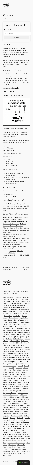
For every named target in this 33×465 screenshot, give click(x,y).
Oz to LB (12, 418)
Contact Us (6, 293)
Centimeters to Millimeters (17, 309)
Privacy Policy (7, 291)
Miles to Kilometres (16, 226)
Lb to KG (11, 368)
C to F (10, 303)
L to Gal (20, 366)
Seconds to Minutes (19, 240)
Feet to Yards (24, 332)
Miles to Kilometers (22, 389)
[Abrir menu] (29, 5)
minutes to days (14, 403)
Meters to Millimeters (9, 384)
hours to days (13, 349)
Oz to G (26, 416)
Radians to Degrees (13, 432)
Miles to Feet (10, 389)
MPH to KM (11, 253)
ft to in (13, 334)
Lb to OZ (19, 368)
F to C (11, 328)
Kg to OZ (9, 364)
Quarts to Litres (14, 430)
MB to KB (6, 378)
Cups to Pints (24, 318)
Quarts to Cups (13, 428)
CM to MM (8, 314)
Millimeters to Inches (9, 401)
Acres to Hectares (12, 242)
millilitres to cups (23, 393)
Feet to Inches (21, 330)
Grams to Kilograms (10, 345)
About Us (14, 293)
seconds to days (15, 434)
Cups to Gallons (18, 230)
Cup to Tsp (16, 316)
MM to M (24, 409)
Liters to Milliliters (14, 372)
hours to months (9, 351)
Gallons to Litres (14, 228)
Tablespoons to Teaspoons (17, 247)
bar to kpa (7, 301)
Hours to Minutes (12, 238)
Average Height (24, 299)
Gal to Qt (9, 339)
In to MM (8, 355)
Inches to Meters (18, 357)
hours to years (7, 353)
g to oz (16, 337)
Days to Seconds (14, 324)
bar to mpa (15, 301)
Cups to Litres (24, 228)
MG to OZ (20, 386)
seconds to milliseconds (15, 436)
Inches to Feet (14, 224)
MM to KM (16, 409)
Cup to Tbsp (8, 316)
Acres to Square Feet (22, 297)
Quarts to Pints (7, 230)
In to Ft (4, 19)
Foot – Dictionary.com (9, 150)
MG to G (5, 386)
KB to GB (27, 359)
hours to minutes (25, 349)
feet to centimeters (9, 330)
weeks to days (25, 451)
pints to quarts (23, 420)
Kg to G (13, 362)
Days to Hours (7, 322)
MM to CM (14, 407)
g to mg (10, 337)
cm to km (22, 312)
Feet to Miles (12, 222)
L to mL (26, 366)
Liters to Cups (16, 370)
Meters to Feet (7, 380)
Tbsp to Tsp (21, 445)
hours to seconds (21, 351)
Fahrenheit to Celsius (19, 234)
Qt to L (25, 426)
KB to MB (23, 255)
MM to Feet (23, 407)
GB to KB (11, 343)
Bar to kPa (13, 251)
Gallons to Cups (18, 339)
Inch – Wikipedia (8, 148)
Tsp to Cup (6, 451)
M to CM (11, 374)
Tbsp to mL (12, 445)
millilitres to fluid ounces (10, 395)
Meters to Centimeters (17, 378)
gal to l (22, 337)
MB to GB (16, 255)
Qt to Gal (18, 426)
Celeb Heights (17, 303)
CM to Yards (18, 314)
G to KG (25, 334)
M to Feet (19, 374)
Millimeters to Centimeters (20, 399)
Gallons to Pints (15, 341)
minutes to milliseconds (15, 405)
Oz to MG (20, 418)
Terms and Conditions (20, 291)
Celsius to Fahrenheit (9, 236)
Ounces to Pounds (16, 219)
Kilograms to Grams (19, 364)
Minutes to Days (24, 238)
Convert (16, 37)
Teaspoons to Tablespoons (19, 449)
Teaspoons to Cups (9, 249)
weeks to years (21, 453)
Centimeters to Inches (10, 307)
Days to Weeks (7, 240)
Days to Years (12, 326)
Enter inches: (8, 30)
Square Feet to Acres (13, 244)
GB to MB (19, 343)
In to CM (16, 353)
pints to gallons (12, 420)
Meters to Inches (19, 380)
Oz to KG (5, 418)
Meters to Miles (23, 382)
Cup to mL (26, 314)
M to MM (18, 376)
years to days (7, 455)
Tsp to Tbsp (15, 451)
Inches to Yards (18, 359)
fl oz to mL (6, 334)
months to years (8, 411)
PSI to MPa (10, 426)
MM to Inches (7, 409)
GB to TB (26, 343)
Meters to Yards (23, 384)
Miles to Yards (7, 391)
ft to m (19, 334)
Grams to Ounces (16, 347)
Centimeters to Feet (17, 305)
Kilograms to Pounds (9, 366)
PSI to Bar (20, 251)
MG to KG (13, 386)
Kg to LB (20, 362)
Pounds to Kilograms (15, 217)
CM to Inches (13, 312)
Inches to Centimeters (20, 355)
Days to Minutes (18, 322)
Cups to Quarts (7, 320)
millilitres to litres (14, 397)
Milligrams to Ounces (9, 393)
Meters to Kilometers (9, 382)
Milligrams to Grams (19, 391)
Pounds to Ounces (8, 424)
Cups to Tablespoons (21, 320)
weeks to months (9, 453)
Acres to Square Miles (11, 299)
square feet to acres (17, 438)
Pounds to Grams (8, 422)
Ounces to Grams (13, 414)
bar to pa (24, 301)
